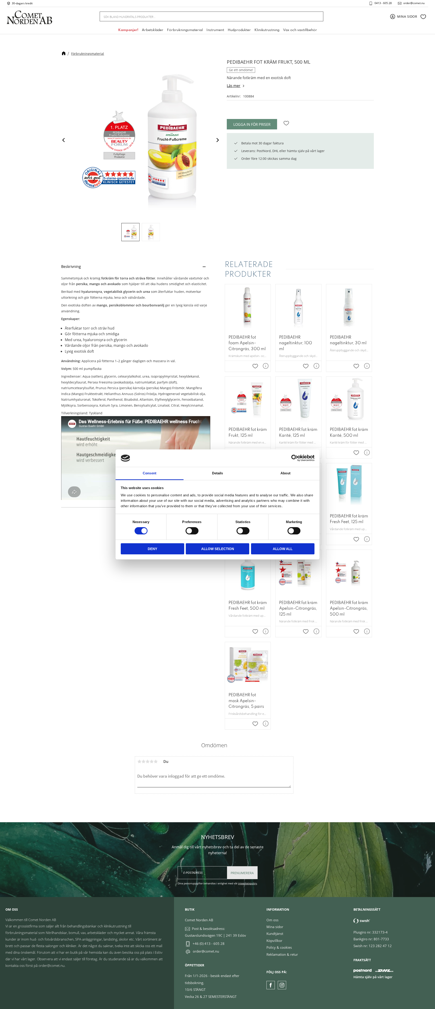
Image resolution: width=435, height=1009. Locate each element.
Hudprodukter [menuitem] (239, 30)
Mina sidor (274, 926)
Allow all (282, 549)
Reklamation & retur (282, 954)
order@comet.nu (414, 3)
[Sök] (317, 16)
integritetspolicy (247, 883)
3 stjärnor (147, 761)
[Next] (217, 140)
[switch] (192, 530)
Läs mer (233, 85)
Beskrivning (71, 266)
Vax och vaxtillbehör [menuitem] (300, 30)
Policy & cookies (279, 947)
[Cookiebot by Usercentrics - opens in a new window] (294, 458)
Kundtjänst (274, 933)
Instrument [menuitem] (215, 30)
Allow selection (217, 549)
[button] (423, 16)
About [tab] (285, 473)
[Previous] (64, 140)
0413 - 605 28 (383, 3)
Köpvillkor (274, 940)
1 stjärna (139, 761)
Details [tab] (217, 473)
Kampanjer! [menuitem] (128, 30)
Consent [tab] (149, 473)
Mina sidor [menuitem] (407, 16)
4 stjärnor (152, 761)
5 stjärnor (156, 761)
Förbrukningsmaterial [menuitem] (185, 30)
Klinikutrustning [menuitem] (266, 30)
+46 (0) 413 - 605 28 (209, 943)
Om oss (272, 920)
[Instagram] (282, 985)
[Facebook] (271, 985)
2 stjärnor (143, 761)
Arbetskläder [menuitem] (152, 30)
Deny (152, 549)
